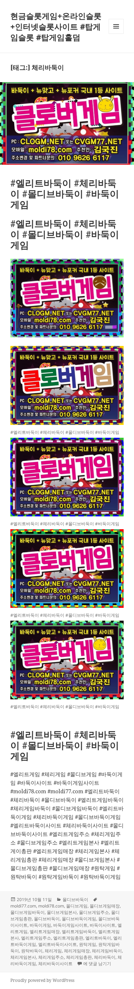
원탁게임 (87, 944)
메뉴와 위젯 (116, 33)
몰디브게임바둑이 (27, 912)
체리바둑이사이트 (55, 964)
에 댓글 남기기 (97, 964)
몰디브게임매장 (105, 906)
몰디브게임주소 (94, 912)
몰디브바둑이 (75, 899)
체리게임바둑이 (107, 951)
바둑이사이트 (102, 925)
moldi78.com (51, 906)
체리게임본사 (23, 957)
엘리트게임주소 (36, 938)
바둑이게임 (40, 925)
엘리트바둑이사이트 (57, 944)
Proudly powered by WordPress (42, 980)
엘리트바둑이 (98, 938)
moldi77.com (23, 906)
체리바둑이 (104, 957)
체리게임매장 (77, 951)
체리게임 (53, 951)
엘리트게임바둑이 (79, 931)
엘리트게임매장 (45, 931)
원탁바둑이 (32, 951)
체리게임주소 (51, 957)
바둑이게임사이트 (70, 925)
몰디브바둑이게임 (79, 919)
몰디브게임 (77, 906)
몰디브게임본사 (62, 912)
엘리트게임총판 (68, 938)
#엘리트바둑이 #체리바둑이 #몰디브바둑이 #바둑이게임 (64, 194)
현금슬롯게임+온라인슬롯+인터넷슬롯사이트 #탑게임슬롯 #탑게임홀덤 (55, 26)
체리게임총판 (79, 957)
